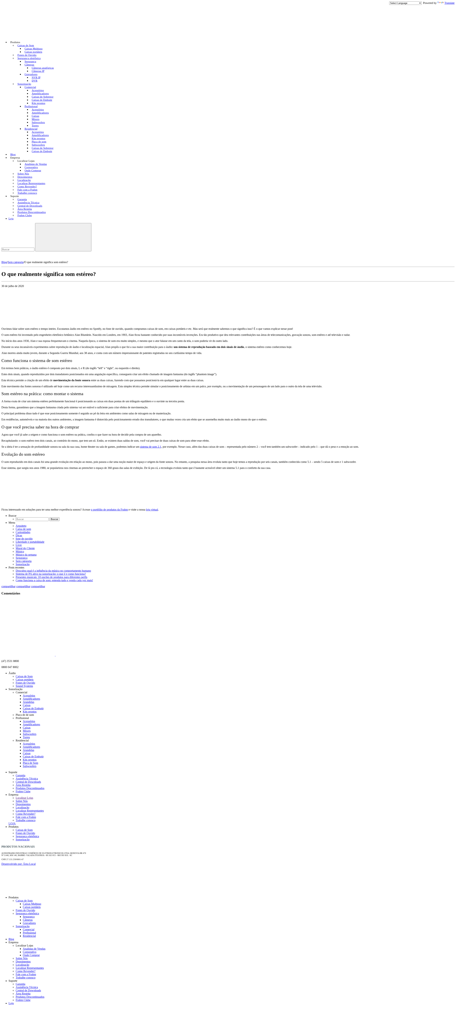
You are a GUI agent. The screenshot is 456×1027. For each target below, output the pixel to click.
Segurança (21, 557)
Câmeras (29, 64)
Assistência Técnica (27, 778)
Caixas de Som (24, 676)
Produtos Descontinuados (30, 788)
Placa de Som (30, 762)
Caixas (26, 705)
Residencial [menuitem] (29, 935)
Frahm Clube (24, 215)
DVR (34, 80)
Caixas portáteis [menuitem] (32, 907)
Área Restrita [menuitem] (23, 993)
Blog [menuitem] (11, 939)
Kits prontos (30, 711)
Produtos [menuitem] (14, 897)
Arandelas (28, 701)
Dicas (19, 535)
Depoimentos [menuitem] (23, 961)
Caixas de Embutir (42, 151)
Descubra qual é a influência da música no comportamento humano (53, 570)
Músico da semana (26, 554)
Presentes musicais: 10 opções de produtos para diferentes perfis (51, 577)
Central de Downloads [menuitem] (28, 990)
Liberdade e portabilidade (30, 541)
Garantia (20, 775)
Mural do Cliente (25, 548)
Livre (19, 545)
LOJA (12, 823)
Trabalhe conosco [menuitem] (25, 977)
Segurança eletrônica (27, 836)
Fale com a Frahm (26, 817)
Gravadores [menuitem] (29, 923)
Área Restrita (23, 785)
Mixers (27, 730)
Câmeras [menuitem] (28, 919)
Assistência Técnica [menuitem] (27, 987)
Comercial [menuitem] (28, 929)
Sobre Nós (22, 801)
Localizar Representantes (30, 810)
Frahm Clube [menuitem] (23, 1000)
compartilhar (8, 586)
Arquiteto (21, 525)
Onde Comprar (33, 170)
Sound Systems (24, 685)
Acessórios (29, 695)
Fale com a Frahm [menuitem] (26, 974)
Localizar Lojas (24, 797)
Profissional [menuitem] (29, 932)
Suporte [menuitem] (13, 980)
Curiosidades (23, 532)
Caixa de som (23, 529)
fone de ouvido (24, 538)
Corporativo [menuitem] (29, 951)
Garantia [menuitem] (20, 983)
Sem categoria (16, 262)
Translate (449, 2)
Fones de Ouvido (25, 682)
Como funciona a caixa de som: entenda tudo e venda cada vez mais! (54, 580)
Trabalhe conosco (27, 193)
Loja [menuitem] (11, 1003)
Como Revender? (25, 813)
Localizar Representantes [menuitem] (30, 967)
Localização (22, 807)
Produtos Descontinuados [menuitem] (30, 996)
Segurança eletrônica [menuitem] (27, 913)
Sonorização (23, 564)
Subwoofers (29, 734)
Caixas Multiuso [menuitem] (32, 903)
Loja (11, 218)
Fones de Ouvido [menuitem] (25, 910)
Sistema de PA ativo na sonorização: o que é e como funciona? (51, 573)
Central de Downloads (28, 781)
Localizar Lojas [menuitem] (24, 945)
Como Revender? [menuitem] (25, 971)
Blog (4, 262)
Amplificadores (31, 698)
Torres (26, 737)
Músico (20, 551)
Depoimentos (23, 804)
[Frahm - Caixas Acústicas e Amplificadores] (28, 33)
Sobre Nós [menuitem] (22, 958)
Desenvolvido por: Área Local (18, 863)
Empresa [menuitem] (13, 942)
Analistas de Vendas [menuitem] (34, 948)
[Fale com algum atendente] (445, 930)
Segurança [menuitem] (29, 916)
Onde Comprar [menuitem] (31, 955)
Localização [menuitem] (22, 964)
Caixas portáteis (24, 679)
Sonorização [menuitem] (23, 926)
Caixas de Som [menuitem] (24, 900)
